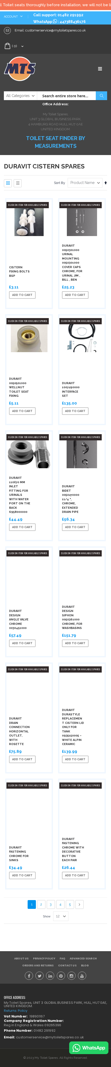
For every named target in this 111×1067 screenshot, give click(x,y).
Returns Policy (15, 1010)
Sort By (59, 183)
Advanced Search (83, 958)
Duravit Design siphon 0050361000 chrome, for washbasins (72, 617)
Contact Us (67, 965)
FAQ (62, 958)
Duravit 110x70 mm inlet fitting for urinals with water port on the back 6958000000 (19, 495)
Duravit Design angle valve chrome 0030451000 (18, 619)
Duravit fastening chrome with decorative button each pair (73, 849)
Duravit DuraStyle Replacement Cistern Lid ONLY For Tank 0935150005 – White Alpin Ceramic (73, 727)
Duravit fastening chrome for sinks (19, 854)
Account (11, 16)
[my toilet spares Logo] (30, 68)
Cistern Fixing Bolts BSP (19, 272)
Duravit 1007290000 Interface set (71, 390)
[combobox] (72, 95)
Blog (85, 965)
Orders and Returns (38, 965)
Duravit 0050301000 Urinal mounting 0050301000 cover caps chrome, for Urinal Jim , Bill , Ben (72, 262)
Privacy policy (44, 958)
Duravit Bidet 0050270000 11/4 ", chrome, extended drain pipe (70, 499)
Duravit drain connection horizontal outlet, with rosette (19, 731)
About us (21, 958)
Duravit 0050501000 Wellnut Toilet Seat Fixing (19, 387)
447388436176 (73, 22)
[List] (18, 183)
